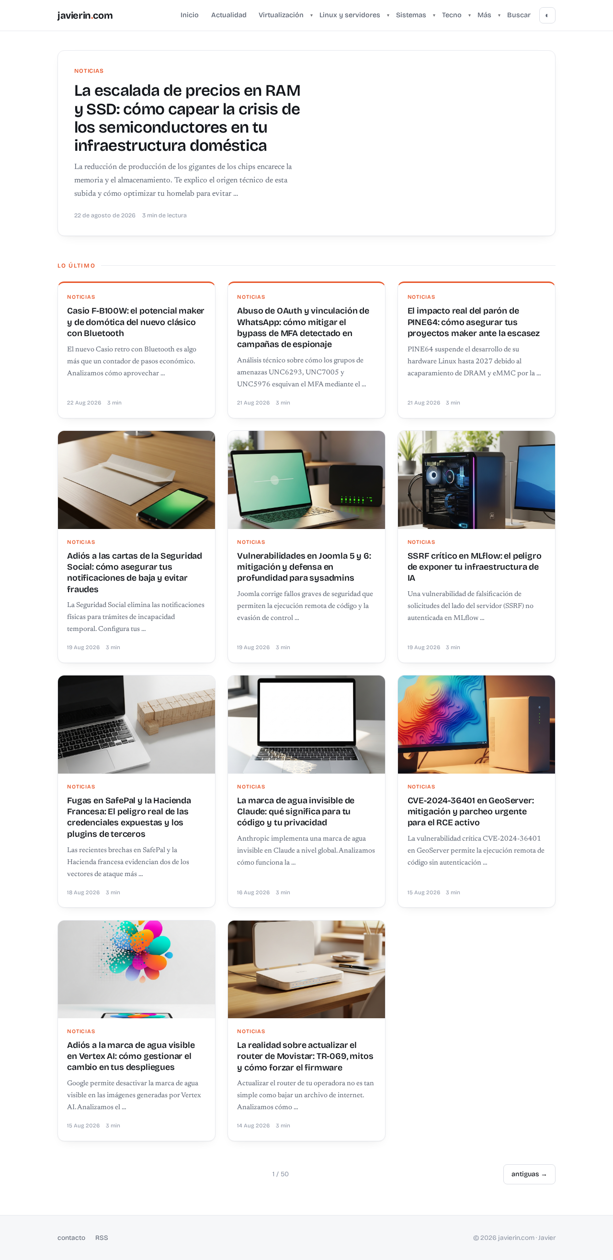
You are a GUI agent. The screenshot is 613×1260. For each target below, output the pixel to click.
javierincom (85, 15)
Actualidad (229, 15)
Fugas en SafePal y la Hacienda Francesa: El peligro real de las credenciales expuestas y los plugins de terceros (129, 817)
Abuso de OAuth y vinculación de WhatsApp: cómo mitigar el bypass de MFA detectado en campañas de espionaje (303, 327)
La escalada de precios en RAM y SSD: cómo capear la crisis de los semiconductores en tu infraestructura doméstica (187, 118)
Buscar (519, 15)
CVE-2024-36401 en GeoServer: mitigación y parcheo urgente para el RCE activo (471, 811)
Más (484, 15)
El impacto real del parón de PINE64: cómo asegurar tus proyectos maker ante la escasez (474, 321)
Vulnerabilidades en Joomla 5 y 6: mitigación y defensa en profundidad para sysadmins (304, 567)
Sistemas (411, 15)
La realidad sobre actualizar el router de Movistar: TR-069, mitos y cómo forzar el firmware (305, 1056)
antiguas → (529, 1174)
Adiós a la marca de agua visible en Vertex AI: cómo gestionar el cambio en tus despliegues (130, 1056)
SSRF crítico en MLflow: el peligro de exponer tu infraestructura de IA (475, 567)
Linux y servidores (349, 15)
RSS (101, 1238)
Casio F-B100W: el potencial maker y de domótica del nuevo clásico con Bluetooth (135, 321)
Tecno (452, 15)
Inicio (190, 15)
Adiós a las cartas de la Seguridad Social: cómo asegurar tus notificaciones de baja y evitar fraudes (134, 573)
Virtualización (281, 15)
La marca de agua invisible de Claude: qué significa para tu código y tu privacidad (295, 811)
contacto (71, 1238)
